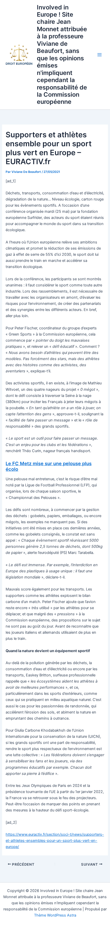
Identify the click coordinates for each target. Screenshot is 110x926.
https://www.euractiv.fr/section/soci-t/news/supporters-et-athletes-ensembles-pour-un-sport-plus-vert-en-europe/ (55, 840)
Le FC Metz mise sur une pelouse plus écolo (49, 466)
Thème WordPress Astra (55, 915)
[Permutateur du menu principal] (99, 54)
